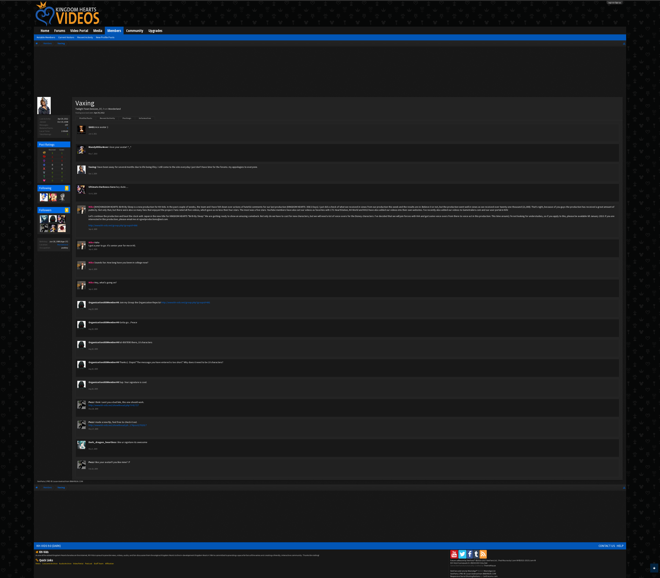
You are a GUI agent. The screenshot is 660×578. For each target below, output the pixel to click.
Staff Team (98, 563)
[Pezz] (44, 228)
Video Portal (79, 30)
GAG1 (92, 127)
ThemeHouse (490, 565)
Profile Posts (85, 118)
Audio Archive (65, 563)
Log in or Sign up (614, 2)
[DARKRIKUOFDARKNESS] (44, 219)
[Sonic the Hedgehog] (44, 197)
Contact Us (607, 546)
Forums (59, 30)
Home (45, 30)
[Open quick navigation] (624, 43)
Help (620, 546)
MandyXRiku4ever (98, 147)
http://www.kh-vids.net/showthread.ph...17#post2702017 (118, 425)
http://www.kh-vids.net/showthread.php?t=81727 (114, 405)
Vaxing (92, 166)
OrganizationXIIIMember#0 (104, 302)
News (38, 563)
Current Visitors (66, 37)
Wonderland (62, 244)
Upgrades (155, 30)
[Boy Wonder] (52, 197)
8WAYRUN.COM (76, 481)
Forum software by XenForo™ (473, 560)
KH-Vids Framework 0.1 (468, 563)
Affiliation (109, 563)
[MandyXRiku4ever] (52, 228)
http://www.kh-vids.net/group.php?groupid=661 (185, 302)
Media (97, 30)
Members (114, 30)
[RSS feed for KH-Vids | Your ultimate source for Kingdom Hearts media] (483, 554)
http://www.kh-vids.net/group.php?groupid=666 (113, 225)
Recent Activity (107, 118)
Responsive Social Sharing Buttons (465, 576)
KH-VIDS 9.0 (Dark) (48, 546)
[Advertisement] (330, 72)
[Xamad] (61, 197)
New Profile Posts (105, 37)
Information (145, 118)
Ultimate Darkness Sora (102, 186)
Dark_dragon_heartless (102, 442)
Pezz (91, 402)
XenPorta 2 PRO (44, 481)
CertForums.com (490, 576)
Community (134, 30)
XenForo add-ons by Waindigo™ (463, 571)
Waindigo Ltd (489, 571)
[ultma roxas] (61, 228)
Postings (127, 118)
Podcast (88, 563)
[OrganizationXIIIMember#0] (52, 219)
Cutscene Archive (49, 563)
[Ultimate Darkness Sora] (61, 219)
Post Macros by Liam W (517, 560)
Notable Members (46, 37)
